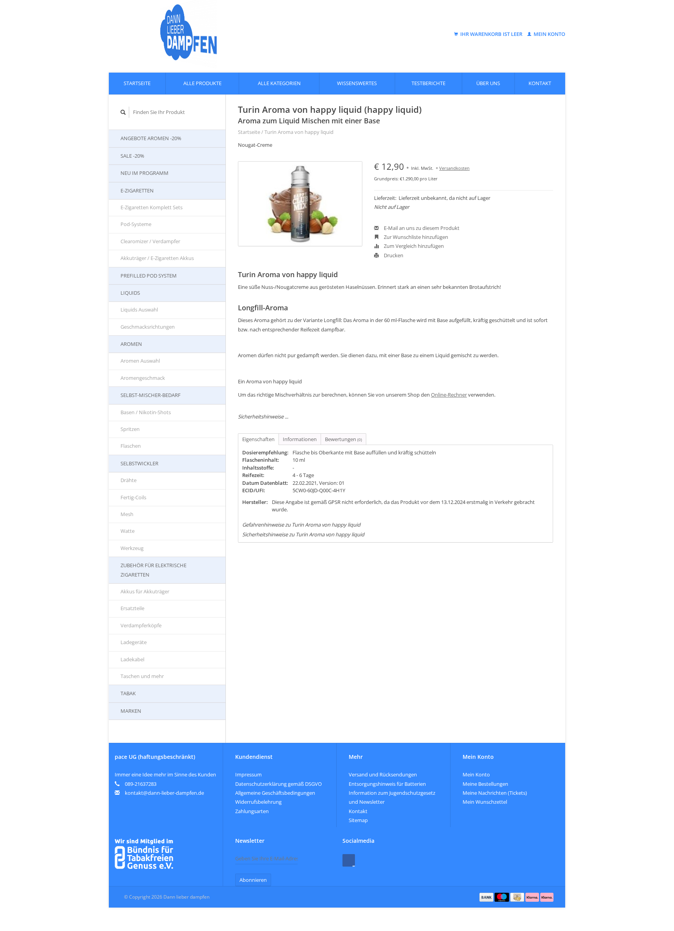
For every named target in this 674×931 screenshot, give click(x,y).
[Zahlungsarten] (487, 896)
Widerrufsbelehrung (258, 801)
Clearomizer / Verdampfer (150, 241)
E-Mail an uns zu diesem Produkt (421, 227)
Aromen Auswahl (140, 360)
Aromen (131, 343)
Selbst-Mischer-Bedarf (151, 395)
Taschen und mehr (142, 676)
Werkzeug (132, 548)
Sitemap (358, 820)
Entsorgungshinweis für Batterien (387, 783)
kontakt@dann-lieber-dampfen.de (164, 792)
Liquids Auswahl (139, 309)
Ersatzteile (132, 608)
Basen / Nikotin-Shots (146, 412)
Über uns (488, 83)
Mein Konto (548, 33)
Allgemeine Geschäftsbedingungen (275, 792)
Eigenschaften (258, 439)
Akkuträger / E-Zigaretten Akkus (157, 258)
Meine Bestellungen (485, 783)
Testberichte (428, 83)
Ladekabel (132, 659)
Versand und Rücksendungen (383, 774)
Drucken (393, 255)
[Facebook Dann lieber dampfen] (348, 860)
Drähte (129, 480)
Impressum (248, 774)
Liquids (130, 292)
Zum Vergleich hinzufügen (413, 245)
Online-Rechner (449, 394)
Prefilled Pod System (149, 275)
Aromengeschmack (143, 377)
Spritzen (130, 429)
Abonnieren (253, 879)
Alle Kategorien (279, 83)
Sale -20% (132, 155)
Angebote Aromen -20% (151, 138)
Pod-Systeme (136, 224)
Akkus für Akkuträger (145, 591)
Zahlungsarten (252, 811)
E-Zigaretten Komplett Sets (152, 207)
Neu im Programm (144, 172)
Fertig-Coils (133, 497)
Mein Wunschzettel (485, 801)
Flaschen (131, 445)
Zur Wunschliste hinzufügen (415, 236)
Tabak (128, 693)
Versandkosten (454, 168)
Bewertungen (343, 439)
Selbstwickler (139, 463)
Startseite (137, 83)
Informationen (300, 439)
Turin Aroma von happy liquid (298, 131)
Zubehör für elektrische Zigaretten (153, 570)
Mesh (127, 514)
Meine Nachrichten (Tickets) (495, 792)
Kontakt (540, 83)
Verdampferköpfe (141, 625)
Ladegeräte (134, 642)
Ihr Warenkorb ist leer (491, 33)
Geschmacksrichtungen (148, 326)
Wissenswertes (357, 83)
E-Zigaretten (137, 190)
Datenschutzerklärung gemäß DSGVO (278, 783)
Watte (128, 530)
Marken (131, 710)
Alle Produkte (202, 83)
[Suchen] (123, 112)
